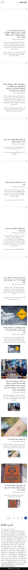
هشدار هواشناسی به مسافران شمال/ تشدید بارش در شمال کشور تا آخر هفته (14, 330)
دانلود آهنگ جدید (10, 562)
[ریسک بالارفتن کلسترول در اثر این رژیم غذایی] (14, 216)
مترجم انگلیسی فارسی (18, 540)
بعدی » (8, 518)
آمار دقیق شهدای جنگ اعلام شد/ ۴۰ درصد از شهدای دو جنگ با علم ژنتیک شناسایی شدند (14, 488)
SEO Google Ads (10, 566)
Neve (19, 568)
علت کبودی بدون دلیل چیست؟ (16, 439)
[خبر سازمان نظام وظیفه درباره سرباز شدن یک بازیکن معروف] (14, 127)
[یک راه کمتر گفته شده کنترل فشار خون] (14, 170)
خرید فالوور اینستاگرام (11, 534)
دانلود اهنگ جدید (14, 531)
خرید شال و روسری (6, 558)
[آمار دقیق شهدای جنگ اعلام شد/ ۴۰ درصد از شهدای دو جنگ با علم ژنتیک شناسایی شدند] (14, 473)
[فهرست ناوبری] (2, 2)
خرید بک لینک (21, 531)
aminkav (22, 39)
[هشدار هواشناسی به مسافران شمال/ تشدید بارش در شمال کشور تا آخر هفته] (14, 315)
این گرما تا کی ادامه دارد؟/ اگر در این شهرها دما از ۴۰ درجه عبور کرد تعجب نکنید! (14, 280)
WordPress (10, 568)
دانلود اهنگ (10, 536)
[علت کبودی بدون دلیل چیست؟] (14, 427)
